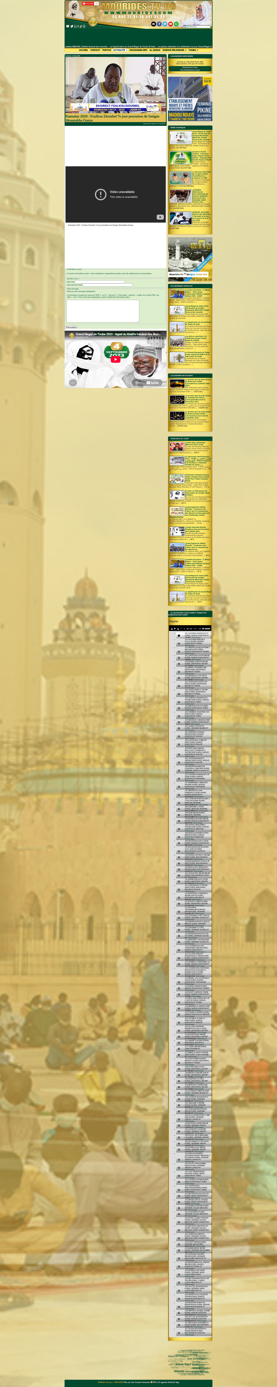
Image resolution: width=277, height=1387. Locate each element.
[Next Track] (178, 629)
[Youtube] (170, 24)
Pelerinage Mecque (195, 1373)
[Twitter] (164, 24)
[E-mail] (153, 24)
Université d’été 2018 (187, 1368)
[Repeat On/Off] (181, 629)
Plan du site (129, 1382)
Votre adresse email (74, 285)
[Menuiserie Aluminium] (190, 121)
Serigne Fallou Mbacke (188, 1363)
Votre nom (71, 282)
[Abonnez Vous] (190, 281)
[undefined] (179, 636)
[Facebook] (159, 24)
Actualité (119, 50)
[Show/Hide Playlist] (187, 629)
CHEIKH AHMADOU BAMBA (192, 1375)
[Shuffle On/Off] (184, 629)
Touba (192, 50)
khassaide (173, 1363)
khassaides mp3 (138, 50)
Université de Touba (189, 1357)
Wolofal (179, 1363)
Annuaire (146, 1382)
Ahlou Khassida (175, 1368)
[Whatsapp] (176, 24)
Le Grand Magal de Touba (193, 1355)
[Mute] (203, 629)
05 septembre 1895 (183, 1361)
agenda (164, 1382)
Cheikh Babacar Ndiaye (194, 1365)
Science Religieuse (173, 50)
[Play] (175, 629)
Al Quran (154, 50)
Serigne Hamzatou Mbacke (178, 1366)
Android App (173, 1382)
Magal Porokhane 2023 (199, 1362)
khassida (176, 1364)
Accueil (83, 50)
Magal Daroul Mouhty (182, 1372)
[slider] (207, 629)
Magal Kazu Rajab (185, 1370)
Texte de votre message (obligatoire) (81, 291)
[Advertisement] (138, 37)
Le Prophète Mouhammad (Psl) (194, 1369)
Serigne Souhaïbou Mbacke (189, 1350)
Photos (106, 50)
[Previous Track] (172, 629)
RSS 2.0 (156, 1382)
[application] (190, 628)
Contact (95, 50)
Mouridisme (203, 1368)
